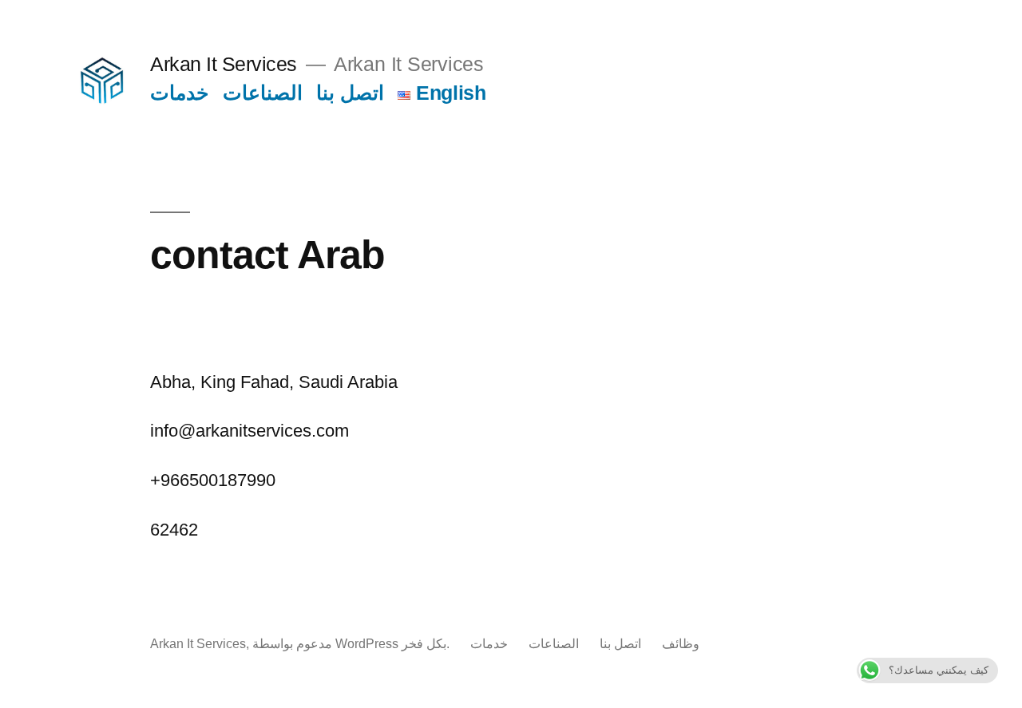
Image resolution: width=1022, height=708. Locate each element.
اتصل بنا (350, 93)
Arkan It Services (223, 64)
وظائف (680, 644)
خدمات (179, 93)
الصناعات (263, 93)
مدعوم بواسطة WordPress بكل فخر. (352, 644)
